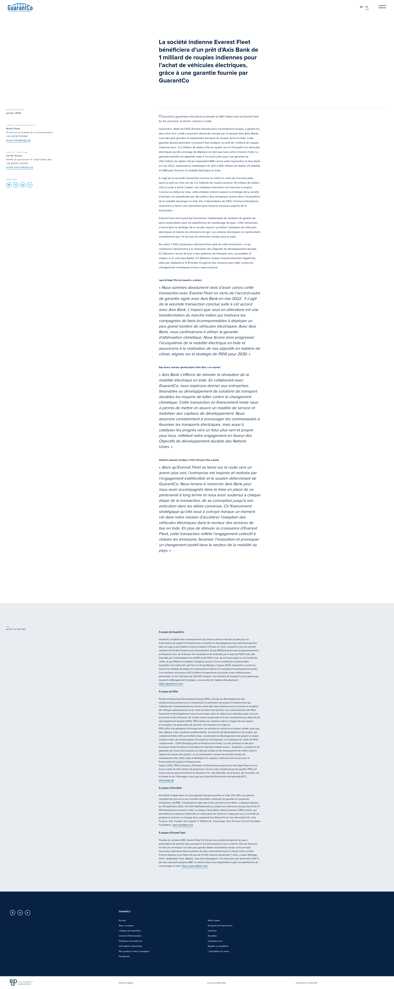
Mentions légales (126, 983)
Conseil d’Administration (130, 936)
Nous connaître (126, 926)
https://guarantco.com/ (171, 683)
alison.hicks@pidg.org (18, 140)
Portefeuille (124, 956)
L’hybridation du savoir (218, 951)
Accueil (122, 920)
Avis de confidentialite (216, 983)
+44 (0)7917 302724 (17, 163)
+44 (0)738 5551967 (17, 136)
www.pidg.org (166, 780)
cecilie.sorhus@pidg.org (19, 167)
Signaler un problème (218, 946)
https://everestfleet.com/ (195, 866)
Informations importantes (130, 946)
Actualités (212, 936)
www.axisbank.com (182, 825)
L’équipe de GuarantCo (130, 931)
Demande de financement (220, 926)
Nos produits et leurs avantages (134, 951)
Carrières (212, 931)
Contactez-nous (215, 941)
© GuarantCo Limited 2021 (306, 983)
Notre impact (214, 920)
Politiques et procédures (130, 941)
